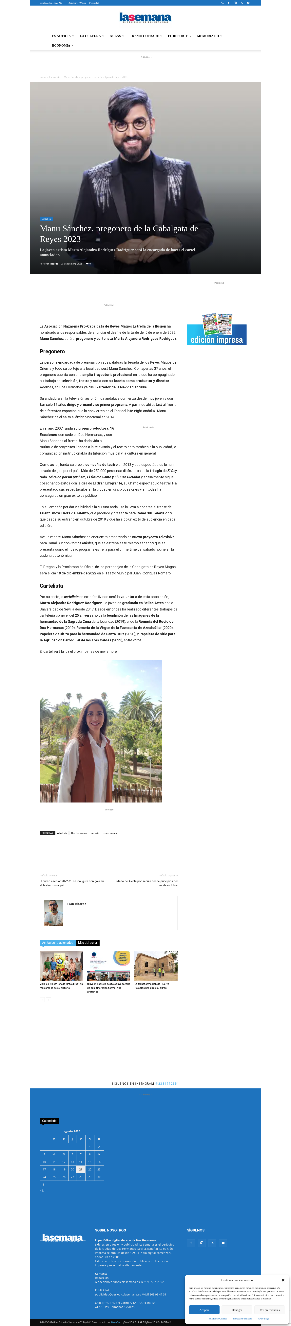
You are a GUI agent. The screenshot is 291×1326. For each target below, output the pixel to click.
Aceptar (204, 1310)
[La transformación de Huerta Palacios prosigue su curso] (156, 966)
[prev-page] (42, 999)
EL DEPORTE (178, 36)
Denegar (237, 1310)
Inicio (43, 77)
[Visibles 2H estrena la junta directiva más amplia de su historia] (61, 966)
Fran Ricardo (51, 263)
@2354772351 (167, 1083)
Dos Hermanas (79, 832)
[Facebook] (229, 3)
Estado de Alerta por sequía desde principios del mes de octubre (146, 883)
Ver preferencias (270, 1310)
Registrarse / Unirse (77, 3)
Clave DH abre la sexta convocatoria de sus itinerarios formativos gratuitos (108, 987)
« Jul (42, 1190)
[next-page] (48, 999)
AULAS (115, 36)
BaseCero (116, 1322)
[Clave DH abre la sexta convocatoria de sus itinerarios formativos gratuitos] (108, 966)
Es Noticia (54, 77)
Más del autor (87, 943)
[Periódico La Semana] (145, 19)
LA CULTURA (90, 36)
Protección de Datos (242, 1318)
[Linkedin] (108, 292)
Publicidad (94, 3)
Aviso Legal (263, 1318)
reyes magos (110, 832)
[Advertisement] (145, 1051)
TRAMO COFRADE (144, 36)
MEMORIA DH (208, 36)
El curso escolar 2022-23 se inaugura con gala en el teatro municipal (72, 883)
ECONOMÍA (61, 45)
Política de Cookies (218, 1318)
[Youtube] (248, 3)
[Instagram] (235, 3)
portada (95, 832)
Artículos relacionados (57, 943)
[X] (242, 3)
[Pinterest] (118, 292)
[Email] (127, 292)
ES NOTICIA (61, 36)
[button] (283, 1280)
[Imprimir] (136, 292)
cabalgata (62, 832)
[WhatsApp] (90, 292)
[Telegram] (99, 292)
